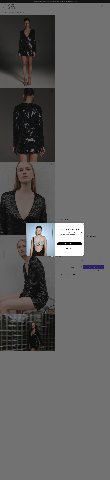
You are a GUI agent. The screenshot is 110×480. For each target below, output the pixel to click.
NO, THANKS (69, 248)
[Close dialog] (82, 224)
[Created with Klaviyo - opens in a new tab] (55, 256)
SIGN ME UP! (69, 244)
